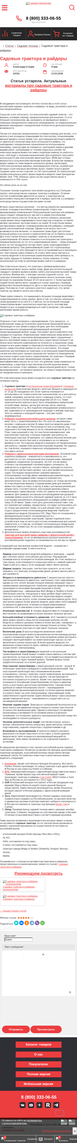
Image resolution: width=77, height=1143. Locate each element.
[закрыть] (75, 1131)
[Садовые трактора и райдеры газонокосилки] (22, 883)
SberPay (60, 1113)
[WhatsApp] (42, 923)
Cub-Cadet (45, 777)
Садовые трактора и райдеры (19, 899)
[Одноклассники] (26, 923)
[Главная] (1, 46)
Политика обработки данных (57, 1131)
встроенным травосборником (44, 386)
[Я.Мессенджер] (16, 923)
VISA (13, 1113)
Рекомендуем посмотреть (39, 873)
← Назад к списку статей (13, 911)
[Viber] (37, 923)
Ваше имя (10, 936)
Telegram (56, 1105)
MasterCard (26, 1113)
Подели (42, 1113)
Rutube (48, 1105)
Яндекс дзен (39, 1105)
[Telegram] (32, 923)
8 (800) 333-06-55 (43, 18)
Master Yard (62, 804)
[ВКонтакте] (21, 923)
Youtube (31, 1105)
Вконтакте (23, 1105)
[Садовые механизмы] (38, 8)
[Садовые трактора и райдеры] (21, 896)
